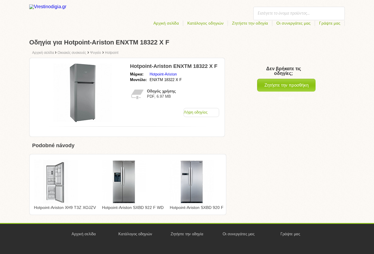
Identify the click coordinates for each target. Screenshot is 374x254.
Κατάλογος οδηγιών (205, 23)
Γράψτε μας (329, 23)
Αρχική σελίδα (166, 23)
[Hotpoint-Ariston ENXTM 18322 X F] (82, 120)
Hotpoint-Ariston (163, 74)
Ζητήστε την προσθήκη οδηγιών (286, 87)
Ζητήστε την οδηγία (250, 23)
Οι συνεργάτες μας (293, 23)
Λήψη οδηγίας (195, 112)
